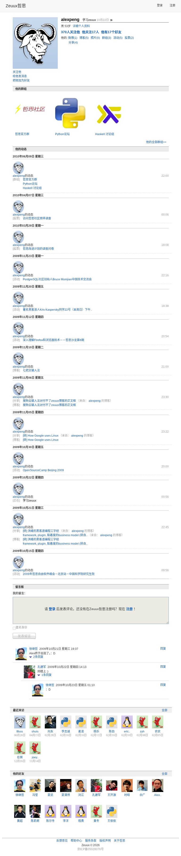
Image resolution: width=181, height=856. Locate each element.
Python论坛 (62, 134)
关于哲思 (119, 840)
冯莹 (35, 795)
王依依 (111, 821)
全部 (164, 710)
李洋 (66, 821)
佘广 (142, 795)
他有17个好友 (111, 32)
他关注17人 (91, 32)
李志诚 (66, 731)
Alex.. (157, 795)
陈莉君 (35, 821)
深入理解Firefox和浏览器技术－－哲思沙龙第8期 (53, 340)
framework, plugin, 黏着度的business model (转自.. (55, 535)
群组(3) (107, 38)
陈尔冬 (50, 821)
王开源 (111, 795)
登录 (160, 5)
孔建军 (41, 667)
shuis (35, 731)
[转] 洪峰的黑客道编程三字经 (41, 531)
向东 (50, 731)
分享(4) (73, 42)
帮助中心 (76, 840)
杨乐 (96, 731)
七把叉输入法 (31, 370)
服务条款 (90, 840)
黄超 (20, 821)
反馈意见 (62, 840)
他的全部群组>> (156, 142)
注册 (172, 5)
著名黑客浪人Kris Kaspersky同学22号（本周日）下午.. (57, 309)
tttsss (19, 731)
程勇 (81, 821)
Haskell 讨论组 (104, 134)
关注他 (17, 72)
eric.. (127, 731)
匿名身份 (21, 627)
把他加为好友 (21, 80)
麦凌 (81, 731)
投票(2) (129, 38)
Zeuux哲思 (16, 6)
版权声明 (105, 840)
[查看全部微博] (111, 20)
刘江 (81, 795)
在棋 (20, 757)
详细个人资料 (81, 26)
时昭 (127, 795)
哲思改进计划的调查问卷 (38, 248)
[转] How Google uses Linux (40, 435)
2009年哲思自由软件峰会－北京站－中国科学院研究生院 (59, 574)
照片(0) (96, 38)
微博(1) (73, 38)
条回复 (38, 657)
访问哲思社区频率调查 (37, 218)
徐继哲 (33, 649)
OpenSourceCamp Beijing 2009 (43, 470)
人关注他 (71, 32)
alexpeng (19, 175)
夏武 (50, 795)
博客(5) (84, 38)
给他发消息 (20, 76)
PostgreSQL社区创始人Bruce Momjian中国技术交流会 (57, 279)
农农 (157, 731)
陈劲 (112, 731)
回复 (163, 648)
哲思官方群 (22, 134)
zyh (142, 731)
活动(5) (118, 38)
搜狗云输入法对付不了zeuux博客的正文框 (49, 400)
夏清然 (66, 795)
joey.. (35, 757)
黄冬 (96, 821)
